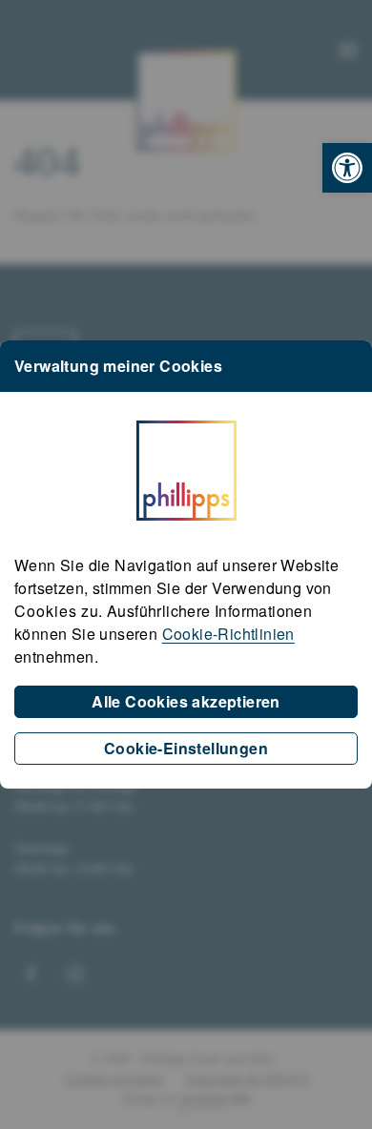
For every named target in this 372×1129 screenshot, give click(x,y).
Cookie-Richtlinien (228, 634)
